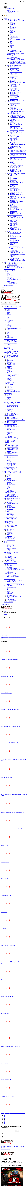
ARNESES (12, 104)
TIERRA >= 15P (14, 95)
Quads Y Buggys (11, 526)
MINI (11, 46)
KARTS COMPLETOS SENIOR (18, 154)
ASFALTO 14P (13, 85)
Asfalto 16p (9, 379)
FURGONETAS (14, 251)
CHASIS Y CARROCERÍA (16, 182)
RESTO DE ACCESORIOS (16, 109)
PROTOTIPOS (13, 178)
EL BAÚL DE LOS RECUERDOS (15, 267)
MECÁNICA (13, 180)
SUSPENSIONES (14, 76)
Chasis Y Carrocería (11, 484)
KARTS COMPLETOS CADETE (18, 151)
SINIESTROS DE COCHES (14, 266)
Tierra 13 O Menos (11, 384)
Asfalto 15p (9, 378)
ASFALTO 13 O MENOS (16, 84)
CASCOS (12, 122)
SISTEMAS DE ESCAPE (16, 72)
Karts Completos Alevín (12, 445)
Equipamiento (10, 554)
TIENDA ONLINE (8, 285)
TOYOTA (12, 42)
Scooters (9, 549)
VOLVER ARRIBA (5, 1149)
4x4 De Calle (10, 528)
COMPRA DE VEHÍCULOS (17, 259)
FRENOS (12, 77)
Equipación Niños (11, 464)
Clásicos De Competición (13, 426)
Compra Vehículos (11, 494)
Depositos (9, 367)
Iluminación (9, 371)
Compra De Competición (12, 438)
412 (4, 1118)
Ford (8, 316)
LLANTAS (12, 80)
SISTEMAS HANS (14, 123)
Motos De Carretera (11, 548)
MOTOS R (12, 235)
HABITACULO (7, 393)
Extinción (9, 399)
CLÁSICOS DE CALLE (16, 132)
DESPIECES (13, 239)
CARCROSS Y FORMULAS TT (12, 498)
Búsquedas (9, 345)
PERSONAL (7, 347)
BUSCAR (17, 302)
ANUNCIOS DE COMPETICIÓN (12, 19)
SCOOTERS (13, 238)
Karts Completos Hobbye (13, 452)
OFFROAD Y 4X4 (14, 96)
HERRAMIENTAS (14, 258)
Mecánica (9, 482)
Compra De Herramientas (13, 576)
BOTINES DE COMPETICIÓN (17, 118)
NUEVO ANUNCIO (6, 604)
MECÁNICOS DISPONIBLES (17, 62)
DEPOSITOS (13, 74)
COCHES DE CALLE (9, 262)
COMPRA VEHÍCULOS (16, 192)
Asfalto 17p (9, 380)
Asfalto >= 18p (10, 382)
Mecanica (9, 456)
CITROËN (12, 23)
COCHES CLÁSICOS (12, 131)
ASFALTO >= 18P (14, 91)
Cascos (8, 410)
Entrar (8, 10)
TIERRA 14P (13, 93)
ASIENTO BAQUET (15, 103)
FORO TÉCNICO (11, 278)
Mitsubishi (9, 314)
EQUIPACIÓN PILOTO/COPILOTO (13, 402)
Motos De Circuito (11, 544)
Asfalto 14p (9, 376)
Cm (7, 476)
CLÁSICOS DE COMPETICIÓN (18, 134)
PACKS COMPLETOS (15, 115)
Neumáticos (9, 436)
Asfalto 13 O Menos (11, 375)
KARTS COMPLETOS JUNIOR (18, 153)
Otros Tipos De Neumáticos (13, 391)
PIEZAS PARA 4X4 (9, 529)
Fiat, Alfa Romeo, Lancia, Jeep (14, 328)
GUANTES (12, 119)
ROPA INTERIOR (14, 120)
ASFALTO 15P (13, 86)
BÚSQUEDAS (13, 57)
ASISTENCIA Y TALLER (10, 561)
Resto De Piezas (10, 465)
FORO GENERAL (11, 270)
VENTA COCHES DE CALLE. (14, 263)
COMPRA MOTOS (14, 244)
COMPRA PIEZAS (14, 246)
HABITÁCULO (11, 101)
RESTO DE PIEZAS (15, 167)
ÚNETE (17, 1131)
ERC (8, 273)
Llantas (8, 372)
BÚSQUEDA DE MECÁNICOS (18, 64)
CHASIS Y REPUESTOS (16, 159)
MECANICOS (7, 352)
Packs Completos (11, 403)
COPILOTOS (7, 348)
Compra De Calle (11, 440)
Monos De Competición (12, 405)
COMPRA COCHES (12, 265)
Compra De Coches (11, 340)
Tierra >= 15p (10, 387)
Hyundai (9, 326)
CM (10, 177)
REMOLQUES (13, 169)
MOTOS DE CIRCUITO (16, 232)
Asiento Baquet (10, 394)
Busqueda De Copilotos (12, 351)
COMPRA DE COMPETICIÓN (17, 144)
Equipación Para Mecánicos (13, 414)
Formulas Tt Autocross (12, 501)
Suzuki (8, 331)
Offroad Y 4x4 (10, 389)
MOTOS (9, 231)
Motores (8, 359)
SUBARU (12, 28)
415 (4, 1122)
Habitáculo (9, 433)
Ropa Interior (10, 409)
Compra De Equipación (12, 421)
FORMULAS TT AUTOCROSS (18, 197)
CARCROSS (13, 196)
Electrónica (9, 362)
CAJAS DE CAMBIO (15, 70)
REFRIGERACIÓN (14, 68)
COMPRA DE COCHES (16, 51)
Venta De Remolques (12, 568)
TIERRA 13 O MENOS (15, 92)
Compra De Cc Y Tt (11, 518)
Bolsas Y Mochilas (11, 413)
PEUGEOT (12, 22)
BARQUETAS (13, 174)
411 (4, 1117)
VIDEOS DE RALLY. (12, 282)
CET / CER (9, 277)
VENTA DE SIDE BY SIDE (16, 217)
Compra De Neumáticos (12, 418)
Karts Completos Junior (12, 448)
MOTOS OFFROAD (15, 234)
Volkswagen (9, 325)
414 (4, 1121)
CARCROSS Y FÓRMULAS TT (15, 194)
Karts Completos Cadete (12, 447)
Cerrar (5, 7)
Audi (8, 336)
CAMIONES (13, 248)
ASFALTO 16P (13, 88)
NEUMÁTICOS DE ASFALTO (11, 374)
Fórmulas (9, 475)
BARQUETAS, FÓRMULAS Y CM (12, 471)
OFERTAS (12, 55)
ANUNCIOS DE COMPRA (10, 339)
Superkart (9, 451)
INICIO (5, 18)
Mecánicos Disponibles (12, 353)
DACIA (11, 47)
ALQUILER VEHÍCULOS (10, 341)
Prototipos (9, 478)
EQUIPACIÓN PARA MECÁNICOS (15, 126)
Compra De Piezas (11, 417)
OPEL (11, 35)
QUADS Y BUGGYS (15, 219)
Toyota (8, 329)
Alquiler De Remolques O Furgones (15, 569)
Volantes (9, 397)
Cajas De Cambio (11, 363)
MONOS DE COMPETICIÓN (17, 116)
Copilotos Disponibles (12, 349)
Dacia (8, 335)
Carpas (8, 571)
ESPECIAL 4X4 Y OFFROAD (14, 215)
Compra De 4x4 (10, 538)
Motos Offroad (10, 545)
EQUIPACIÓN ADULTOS (16, 165)
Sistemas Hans (10, 411)
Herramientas (10, 572)
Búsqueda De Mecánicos (12, 355)
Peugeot (8, 309)
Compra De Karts (11, 468)
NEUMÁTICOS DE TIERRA (11, 383)
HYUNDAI (12, 38)
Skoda (8, 318)
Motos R (9, 546)
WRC (8, 271)
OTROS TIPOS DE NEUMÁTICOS (14, 98)
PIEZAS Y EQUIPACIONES (11, 455)
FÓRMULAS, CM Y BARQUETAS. (16, 173)
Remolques (9, 453)
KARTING (9, 149)
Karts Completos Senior (12, 449)
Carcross (9, 499)
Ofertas (8, 344)
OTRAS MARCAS (14, 50)
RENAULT (12, 24)
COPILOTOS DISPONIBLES (17, 59)
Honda (8, 332)
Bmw (8, 313)
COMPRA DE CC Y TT (15, 212)
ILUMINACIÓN (14, 78)
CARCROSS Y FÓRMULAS (11, 496)
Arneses (8, 395)
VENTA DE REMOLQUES (16, 252)
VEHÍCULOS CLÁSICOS (10, 422)
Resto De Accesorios (11, 401)
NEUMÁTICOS (14, 143)
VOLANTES (13, 105)
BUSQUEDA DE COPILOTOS (17, 61)
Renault (8, 312)
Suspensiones (10, 368)
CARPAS (12, 256)
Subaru (8, 321)
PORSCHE (12, 31)
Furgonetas (9, 567)
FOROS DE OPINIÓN (9, 269)
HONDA (12, 45)
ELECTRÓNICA (14, 69)
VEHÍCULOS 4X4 (8, 522)
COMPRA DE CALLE (15, 146)
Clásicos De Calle (11, 425)
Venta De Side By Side (12, 525)
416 (4, 1123)
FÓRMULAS (13, 176)
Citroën (8, 310)
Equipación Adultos (11, 463)
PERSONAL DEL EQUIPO (13, 58)
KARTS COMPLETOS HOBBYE (18, 157)
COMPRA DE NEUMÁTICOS (17, 100)
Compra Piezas (10, 560)
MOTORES (12, 66)
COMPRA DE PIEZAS (15, 81)
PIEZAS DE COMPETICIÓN (14, 65)
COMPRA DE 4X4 (14, 228)
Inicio (5, 611)
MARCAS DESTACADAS (10, 308)
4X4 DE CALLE (14, 220)
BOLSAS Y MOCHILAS (16, 124)
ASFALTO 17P (13, 89)
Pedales (8, 398)
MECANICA (13, 158)
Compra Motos (10, 559)
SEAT (11, 34)
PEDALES (12, 107)
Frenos (8, 370)
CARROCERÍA (13, 73)
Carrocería (9, 366)
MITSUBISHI (13, 27)
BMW (11, 26)
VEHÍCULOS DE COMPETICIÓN (15, 20)
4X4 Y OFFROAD (8, 521)
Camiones (9, 564)
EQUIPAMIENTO (14, 240)
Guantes (8, 407)
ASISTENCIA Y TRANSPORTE (15, 247)
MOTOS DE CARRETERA (16, 236)
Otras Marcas (10, 337)
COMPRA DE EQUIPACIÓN (17, 130)
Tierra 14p (9, 386)
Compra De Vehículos (12, 575)
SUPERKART (13, 155)
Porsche (8, 317)
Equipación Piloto (11, 515)
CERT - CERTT (10, 275)
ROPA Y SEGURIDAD (12, 113)
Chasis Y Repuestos (11, 457)
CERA (8, 274)
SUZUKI (12, 43)
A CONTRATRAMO (12, 283)
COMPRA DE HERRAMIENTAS (18, 261)
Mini (8, 333)
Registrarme (9, 12)
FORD (11, 30)
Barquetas (9, 474)
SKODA (12, 33)
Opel (8, 324)
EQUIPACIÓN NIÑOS (15, 166)
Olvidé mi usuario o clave (13, 11)
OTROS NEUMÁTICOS (10, 390)
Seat (8, 322)
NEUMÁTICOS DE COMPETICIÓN (16, 82)
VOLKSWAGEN (14, 37)
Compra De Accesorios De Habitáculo (16, 420)
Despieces (9, 553)
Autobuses (9, 565)
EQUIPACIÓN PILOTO (16, 209)
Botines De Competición (12, 406)
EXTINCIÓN (13, 108)
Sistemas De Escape (11, 364)
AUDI (11, 49)
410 (4, 1115)
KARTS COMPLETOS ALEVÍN (18, 150)
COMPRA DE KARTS (15, 170)
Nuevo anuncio (10, 8)
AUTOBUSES (13, 250)
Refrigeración (10, 360)
